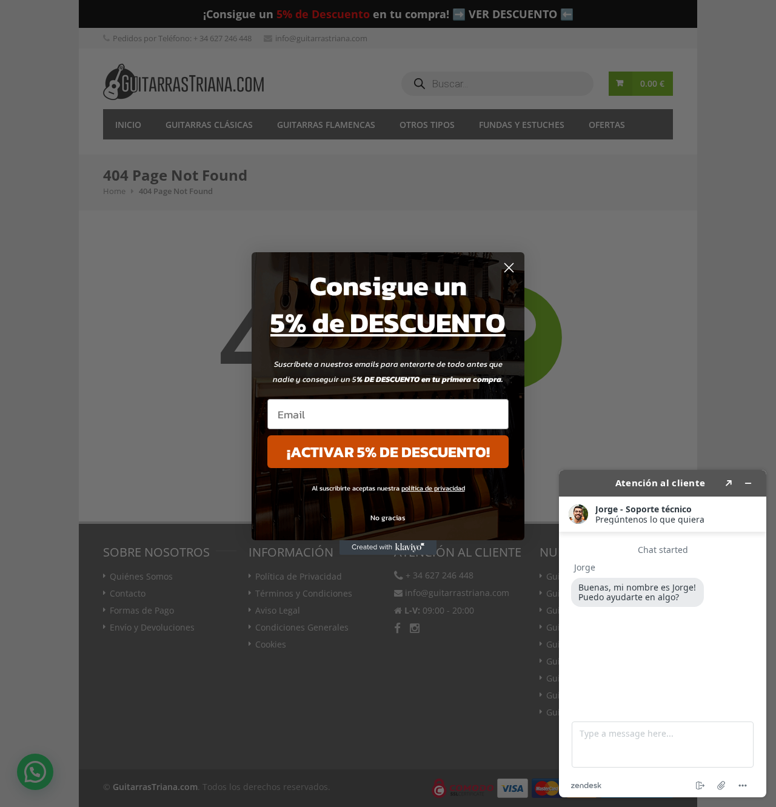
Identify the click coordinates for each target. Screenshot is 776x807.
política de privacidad (433, 488)
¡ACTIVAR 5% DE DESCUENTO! (388, 451)
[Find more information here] (662, 633)
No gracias (388, 517)
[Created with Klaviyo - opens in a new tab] (388, 547)
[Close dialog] (509, 267)
